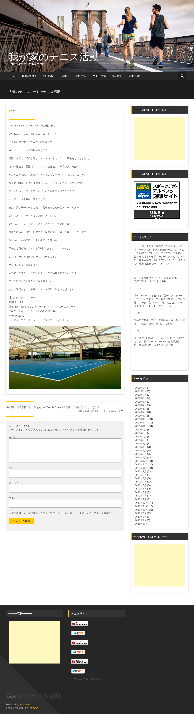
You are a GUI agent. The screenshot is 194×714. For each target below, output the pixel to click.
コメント (13, 436)
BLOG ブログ (29, 76)
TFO (13, 111)
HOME (12, 76)
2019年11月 (141, 506)
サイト (12, 497)
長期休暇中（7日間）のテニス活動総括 (99, 411)
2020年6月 (141, 482)
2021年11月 (141, 422)
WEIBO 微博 (99, 76)
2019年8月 (141, 516)
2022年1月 (141, 415)
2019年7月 (141, 520)
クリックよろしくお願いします (88, 678)
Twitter (64, 76)
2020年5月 (141, 485)
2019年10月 (141, 509)
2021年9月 (141, 429)
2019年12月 (141, 502)
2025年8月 (141, 391)
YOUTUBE (48, 76)
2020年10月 (141, 468)
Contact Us (134, 76)
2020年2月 (141, 495)
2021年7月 (141, 436)
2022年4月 (141, 405)
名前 (12, 467)
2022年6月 (141, 398)
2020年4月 (141, 489)
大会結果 (117, 76)
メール (13, 482)
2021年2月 (141, 454)
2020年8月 (141, 475)
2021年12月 (141, 419)
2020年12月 (141, 461)
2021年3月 (141, 450)
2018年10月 (141, 523)
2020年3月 (141, 492)
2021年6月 (141, 440)
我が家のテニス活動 (59, 56)
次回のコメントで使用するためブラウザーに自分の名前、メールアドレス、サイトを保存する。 (63, 512)
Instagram (80, 76)
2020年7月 (141, 478)
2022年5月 (141, 401)
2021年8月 (141, 433)
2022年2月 (141, 412)
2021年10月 (141, 426)
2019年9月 (141, 513)
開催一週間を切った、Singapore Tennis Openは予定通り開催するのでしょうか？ (54, 407)
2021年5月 (141, 443)
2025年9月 (141, 387)
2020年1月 (141, 499)
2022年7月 (141, 394)
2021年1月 (141, 457)
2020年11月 (141, 464)
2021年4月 (141, 447)
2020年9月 (141, 471)
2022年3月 (141, 408)
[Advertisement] (159, 138)
